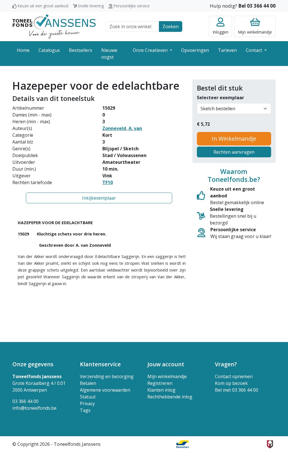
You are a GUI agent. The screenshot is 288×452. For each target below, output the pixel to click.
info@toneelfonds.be (34, 408)
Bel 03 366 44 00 (257, 6)
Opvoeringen (195, 50)
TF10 (107, 182)
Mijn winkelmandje (167, 376)
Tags (85, 410)
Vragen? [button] (226, 364)
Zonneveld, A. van (122, 128)
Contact (254, 50)
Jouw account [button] (165, 364)
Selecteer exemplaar (220, 97)
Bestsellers (80, 50)
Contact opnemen (234, 376)
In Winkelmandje (234, 138)
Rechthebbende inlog (169, 397)
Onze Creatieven (151, 50)
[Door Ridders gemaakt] (270, 444)
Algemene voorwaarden (105, 390)
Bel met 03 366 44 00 (236, 390)
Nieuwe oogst (109, 53)
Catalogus (49, 50)
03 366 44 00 (25, 401)
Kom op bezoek (231, 383)
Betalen (88, 383)
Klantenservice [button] (100, 364)
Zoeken (171, 26)
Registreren (159, 383)
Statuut (88, 397)
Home (23, 50)
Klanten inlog (161, 390)
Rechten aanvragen (234, 152)
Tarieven (227, 50)
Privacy (87, 403)
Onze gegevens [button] (32, 364)
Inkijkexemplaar (99, 198)
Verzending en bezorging (107, 376)
